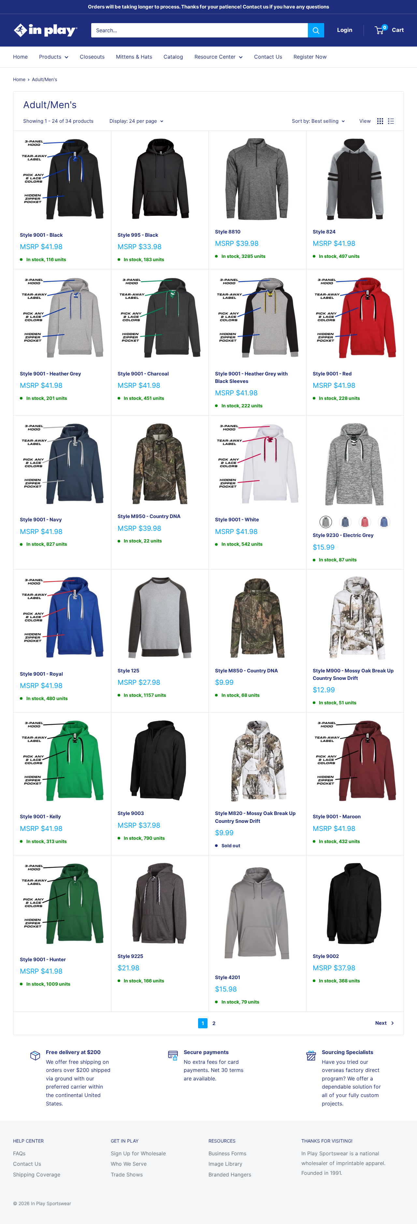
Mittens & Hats (134, 56)
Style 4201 (227, 977)
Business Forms (227, 1153)
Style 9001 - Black (41, 235)
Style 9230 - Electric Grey (343, 535)
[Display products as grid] (380, 121)
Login (344, 30)
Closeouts (92, 56)
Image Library (225, 1164)
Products (50, 56)
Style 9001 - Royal (41, 674)
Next (381, 1023)
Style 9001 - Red (332, 374)
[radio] (326, 522)
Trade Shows (127, 1174)
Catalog (173, 56)
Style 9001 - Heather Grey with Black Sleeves (251, 377)
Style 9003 (131, 813)
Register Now (310, 56)
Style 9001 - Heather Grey (50, 374)
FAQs (19, 1153)
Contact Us (268, 56)
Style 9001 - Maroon (337, 816)
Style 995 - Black (138, 235)
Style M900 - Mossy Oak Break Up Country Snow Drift (353, 674)
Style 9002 (326, 956)
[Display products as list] (391, 121)
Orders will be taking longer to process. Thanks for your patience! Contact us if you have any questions (208, 7)
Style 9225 (130, 956)
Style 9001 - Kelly (40, 816)
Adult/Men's (44, 79)
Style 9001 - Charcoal (143, 374)
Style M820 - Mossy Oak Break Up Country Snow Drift (255, 817)
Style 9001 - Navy (41, 519)
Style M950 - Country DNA (149, 516)
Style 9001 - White (237, 519)
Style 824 (324, 232)
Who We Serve (129, 1164)
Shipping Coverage (36, 1174)
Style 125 (128, 671)
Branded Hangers (229, 1174)
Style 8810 (227, 232)
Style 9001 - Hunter (43, 959)
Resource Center (215, 56)
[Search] (316, 30)
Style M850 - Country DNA (246, 671)
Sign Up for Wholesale (138, 1153)
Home (20, 56)
